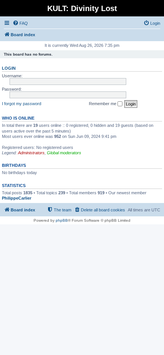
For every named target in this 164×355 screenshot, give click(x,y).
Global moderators (64, 152)
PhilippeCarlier (16, 198)
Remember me (103, 103)
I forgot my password (21, 103)
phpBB (62, 220)
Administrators (31, 152)
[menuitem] (20, 23)
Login (9, 68)
